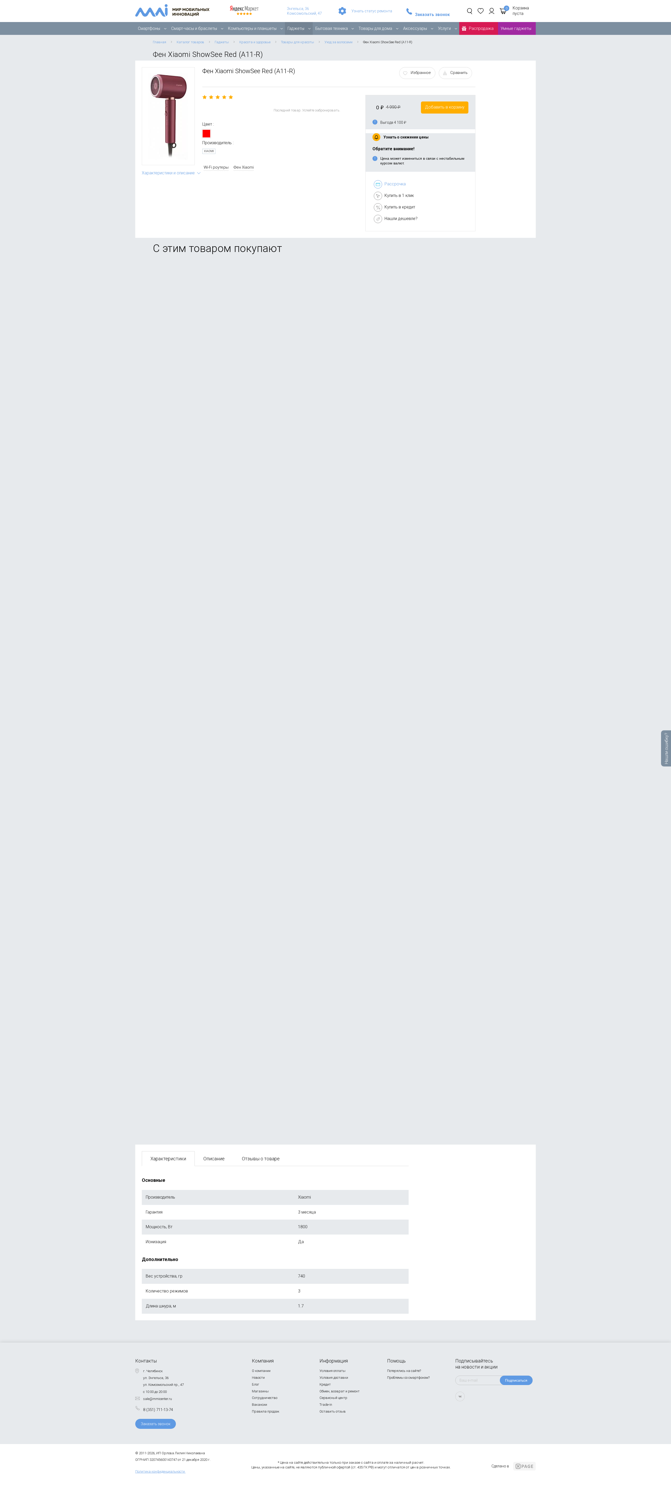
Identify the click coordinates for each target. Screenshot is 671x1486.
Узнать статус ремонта (371, 11)
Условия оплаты (332, 1371)
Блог (255, 1384)
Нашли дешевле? (401, 218)
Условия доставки (334, 1378)
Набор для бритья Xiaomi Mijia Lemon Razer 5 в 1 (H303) (196, 957)
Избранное (421, 72)
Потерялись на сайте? (404, 1371)
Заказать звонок (432, 15)
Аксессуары (415, 28)
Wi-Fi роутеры (216, 167)
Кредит (325, 1384)
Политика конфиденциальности (160, 1471)
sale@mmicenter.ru (157, 1399)
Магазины (260, 1391)
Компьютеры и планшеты (252, 28)
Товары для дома (375, 28)
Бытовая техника (331, 28)
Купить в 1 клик (399, 195)
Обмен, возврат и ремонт (340, 1391)
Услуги (444, 28)
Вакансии (259, 1405)
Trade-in (326, 1405)
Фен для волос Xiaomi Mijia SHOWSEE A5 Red (186, 335)
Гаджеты (296, 28)
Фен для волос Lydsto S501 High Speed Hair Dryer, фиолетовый (202, 462)
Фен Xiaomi (244, 167)
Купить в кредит (400, 207)
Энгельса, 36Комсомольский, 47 (304, 11)
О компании (261, 1371)
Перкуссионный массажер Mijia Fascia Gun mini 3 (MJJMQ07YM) (204, 833)
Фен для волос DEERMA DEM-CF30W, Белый (184, 709)
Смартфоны (149, 28)
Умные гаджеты (516, 28)
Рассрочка (395, 183)
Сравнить (459, 72)
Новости (258, 1378)
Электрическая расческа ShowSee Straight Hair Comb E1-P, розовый (208, 586)
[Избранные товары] (481, 11)
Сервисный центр (333, 1398)
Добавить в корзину (444, 107)
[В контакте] (460, 1396)
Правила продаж (265, 1411)
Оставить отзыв (333, 1411)
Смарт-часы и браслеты (194, 28)
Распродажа (481, 28)
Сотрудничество (264, 1398)
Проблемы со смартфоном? (408, 1378)
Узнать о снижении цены (406, 137)
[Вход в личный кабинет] (492, 11)
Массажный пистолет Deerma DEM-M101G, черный (191, 1081)
